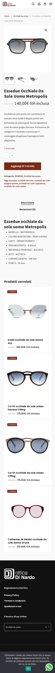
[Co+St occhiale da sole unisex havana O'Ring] (27, 377)
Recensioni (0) (27, 209)
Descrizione (27, 202)
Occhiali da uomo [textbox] (26, 627)
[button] (46, 30)
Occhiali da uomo (20, 16)
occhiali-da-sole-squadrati (32, 183)
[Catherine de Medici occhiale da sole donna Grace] (27, 510)
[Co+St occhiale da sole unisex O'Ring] (27, 443)
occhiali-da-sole (25, 180)
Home (7, 16)
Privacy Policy (11, 595)
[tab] (27, 202)
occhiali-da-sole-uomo (15, 186)
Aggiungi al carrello (22, 166)
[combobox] (27, 627)
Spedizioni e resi (12, 606)
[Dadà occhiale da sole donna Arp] (27, 310)
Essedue (13, 180)
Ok (28, 668)
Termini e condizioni (14, 600)
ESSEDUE (19, 176)
